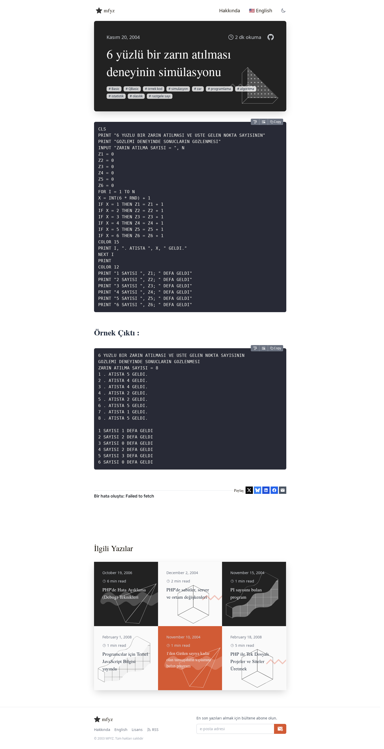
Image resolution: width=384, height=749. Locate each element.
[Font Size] (255, 122)
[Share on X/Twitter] (249, 490)
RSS (155, 729)
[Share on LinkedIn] (266, 490)
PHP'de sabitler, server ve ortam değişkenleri (187, 593)
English (120, 729)
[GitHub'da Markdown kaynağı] (270, 37)
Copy (277, 121)
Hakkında (102, 729)
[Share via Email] (282, 490)
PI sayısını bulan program (246, 593)
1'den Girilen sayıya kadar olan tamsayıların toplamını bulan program (188, 659)
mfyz (109, 10)
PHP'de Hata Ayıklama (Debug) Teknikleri (124, 593)
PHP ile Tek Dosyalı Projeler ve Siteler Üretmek (249, 661)
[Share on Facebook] (274, 490)
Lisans (137, 729)
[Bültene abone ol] (280, 729)
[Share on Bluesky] (257, 490)
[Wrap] (263, 122)
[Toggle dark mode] (283, 10)
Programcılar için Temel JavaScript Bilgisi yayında (125, 661)
